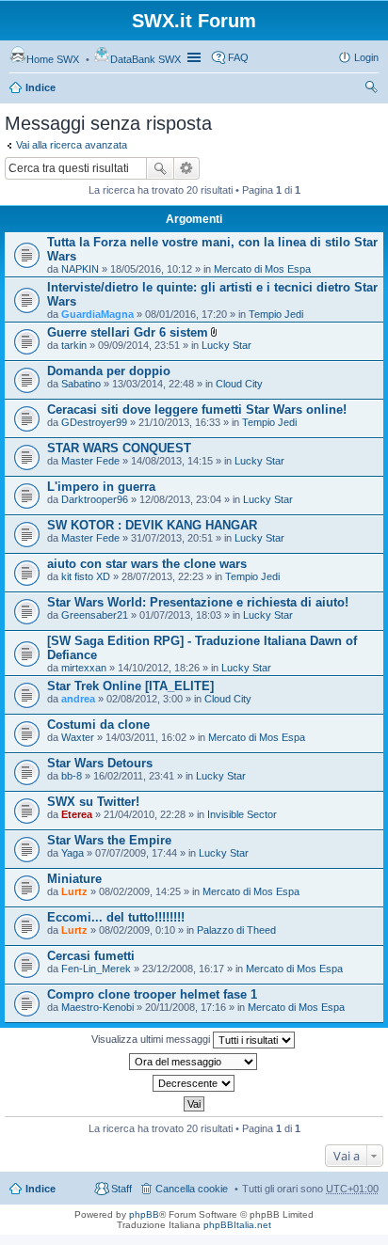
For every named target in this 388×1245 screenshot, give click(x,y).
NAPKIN (80, 269)
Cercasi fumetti (91, 956)
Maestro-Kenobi (97, 1007)
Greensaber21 (94, 615)
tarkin (74, 345)
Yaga (72, 853)
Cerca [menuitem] (371, 89)
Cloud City (239, 383)
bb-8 (71, 775)
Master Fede (90, 460)
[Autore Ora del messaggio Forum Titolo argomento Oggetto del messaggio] (194, 1061)
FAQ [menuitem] (238, 57)
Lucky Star (226, 345)
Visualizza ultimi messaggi (152, 1039)
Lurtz (74, 891)
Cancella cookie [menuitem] (191, 1188)
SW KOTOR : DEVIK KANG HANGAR (152, 525)
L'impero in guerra (101, 487)
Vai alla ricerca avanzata (71, 144)
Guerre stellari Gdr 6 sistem (127, 332)
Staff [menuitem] (121, 1188)
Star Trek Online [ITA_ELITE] (130, 686)
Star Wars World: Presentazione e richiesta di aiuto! (197, 602)
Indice (40, 87)
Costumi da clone (98, 724)
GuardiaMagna (97, 314)
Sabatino (81, 383)
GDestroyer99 (94, 422)
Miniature (74, 879)
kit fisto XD (85, 576)
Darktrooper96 (94, 499)
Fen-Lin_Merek (96, 968)
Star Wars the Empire (109, 840)
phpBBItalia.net (237, 1225)
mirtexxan (83, 667)
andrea (78, 698)
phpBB (144, 1214)
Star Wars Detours (100, 763)
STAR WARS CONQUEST (119, 448)
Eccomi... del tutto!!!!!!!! (116, 917)
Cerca (160, 168)
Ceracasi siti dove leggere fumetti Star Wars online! (197, 409)
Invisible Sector (242, 814)
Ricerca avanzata (187, 168)
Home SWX (52, 59)
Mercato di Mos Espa (262, 269)
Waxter (77, 737)
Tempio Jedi (276, 314)
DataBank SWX (145, 59)
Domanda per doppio (108, 371)
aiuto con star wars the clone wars (147, 564)
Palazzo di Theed (236, 930)
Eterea (76, 814)
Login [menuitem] (366, 57)
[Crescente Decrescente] (194, 1083)
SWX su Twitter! (93, 802)
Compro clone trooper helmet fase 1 (152, 994)
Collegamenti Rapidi (195, 57)
